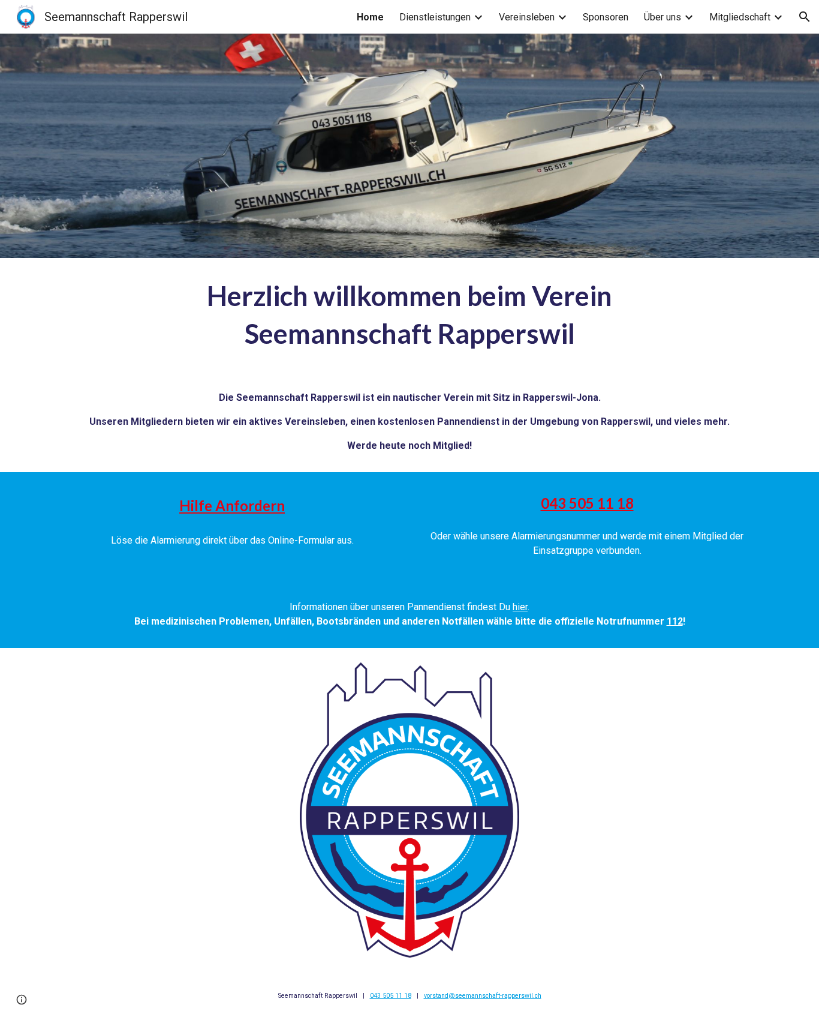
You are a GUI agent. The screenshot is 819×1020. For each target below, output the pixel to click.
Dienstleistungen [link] (435, 17)
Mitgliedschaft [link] (739, 17)
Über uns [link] (662, 17)
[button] (804, 16)
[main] (409, 314)
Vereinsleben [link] (527, 17)
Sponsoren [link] (605, 17)
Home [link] (370, 17)
